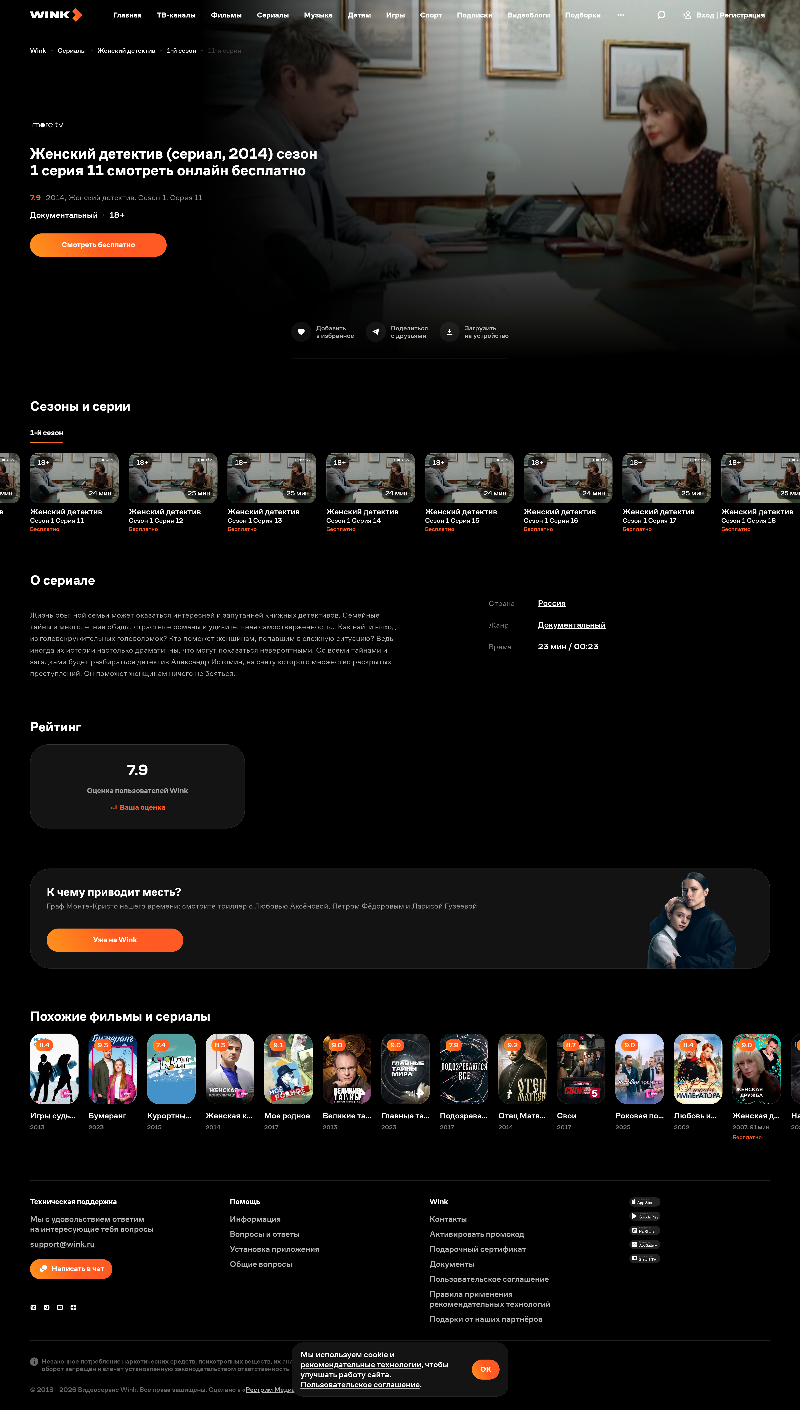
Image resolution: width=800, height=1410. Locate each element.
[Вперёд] (785, 478)
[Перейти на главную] (56, 15)
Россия (552, 603)
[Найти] (662, 15)
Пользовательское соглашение (360, 1384)
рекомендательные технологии (360, 1364)
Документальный (572, 624)
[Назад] (15, 478)
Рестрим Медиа (270, 1389)
